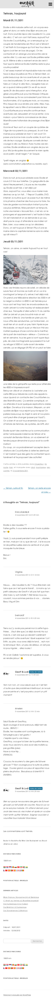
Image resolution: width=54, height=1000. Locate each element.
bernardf (19, 615)
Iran (11, 467)
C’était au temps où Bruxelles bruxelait (21, 900)
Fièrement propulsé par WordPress (17, 995)
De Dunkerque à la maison (15, 904)
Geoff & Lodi (21, 672)
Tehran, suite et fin (13, 488)
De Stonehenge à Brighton (15, 910)
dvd (33, 467)
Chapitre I (39, 464)
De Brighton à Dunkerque (14, 907)
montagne (41, 467)
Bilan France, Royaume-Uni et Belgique (21, 897)
